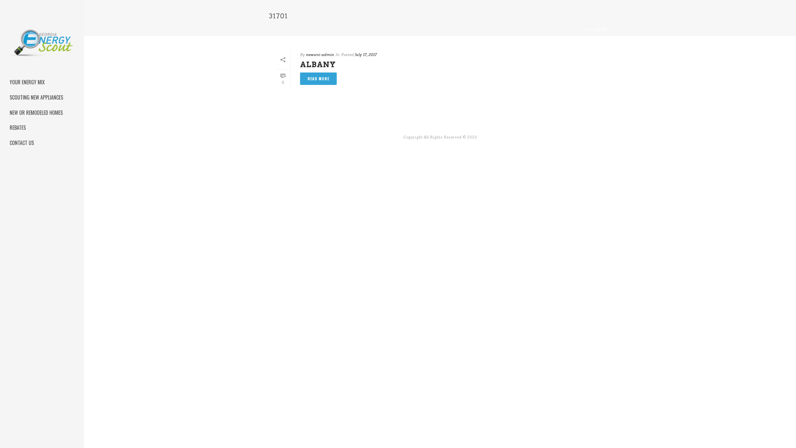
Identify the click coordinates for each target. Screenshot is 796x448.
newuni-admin (320, 54)
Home (586, 29)
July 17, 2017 (366, 54)
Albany (318, 64)
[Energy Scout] (42, 51)
